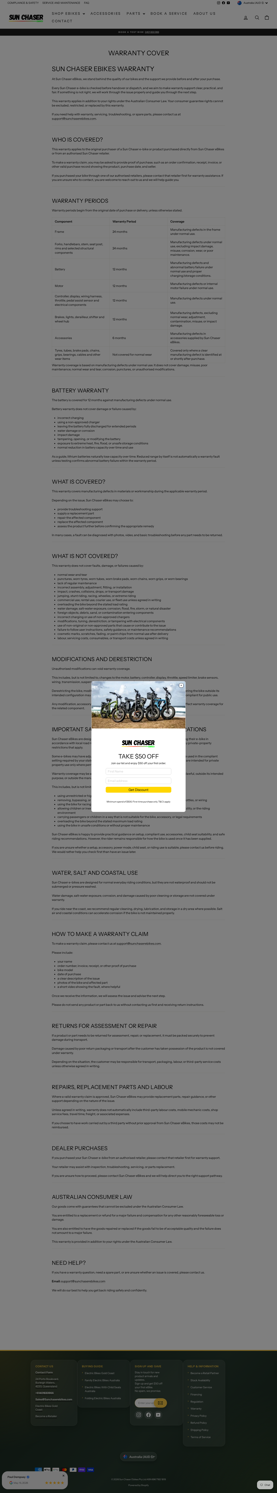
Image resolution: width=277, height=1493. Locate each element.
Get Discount (138, 790)
